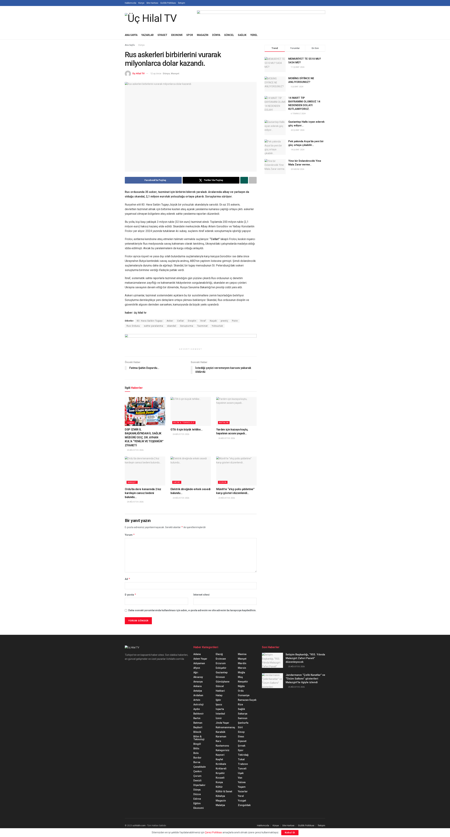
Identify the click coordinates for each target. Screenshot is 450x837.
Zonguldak (244, 805)
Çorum (197, 776)
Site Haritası (152, 3)
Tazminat (202, 326)
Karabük (220, 732)
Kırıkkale (221, 764)
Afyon (196, 667)
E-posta (130, 594)
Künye (141, 3)
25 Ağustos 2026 (134, 450)
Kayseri (220, 754)
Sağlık (242, 35)
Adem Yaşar (200, 658)
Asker (170, 321)
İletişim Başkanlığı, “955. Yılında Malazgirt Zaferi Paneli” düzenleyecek (305, 658)
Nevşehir (243, 681)
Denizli (197, 780)
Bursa (196, 762)
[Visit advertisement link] (261, 18)
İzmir (131, 422)
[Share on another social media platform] (253, 180)
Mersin (242, 667)
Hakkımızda (130, 3)
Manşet (175, 73)
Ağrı (195, 672)
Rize (240, 704)
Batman (197, 722)
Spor (189, 35)
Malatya (220, 805)
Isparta (220, 709)
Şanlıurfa (243, 722)
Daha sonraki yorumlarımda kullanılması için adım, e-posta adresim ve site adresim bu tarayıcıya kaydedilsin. (192, 610)
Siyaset (162, 35)
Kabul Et (290, 832)
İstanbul (220, 713)
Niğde (241, 686)
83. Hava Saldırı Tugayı (150, 321)
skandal (171, 326)
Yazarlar (147, 35)
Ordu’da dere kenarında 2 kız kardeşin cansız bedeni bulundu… (143, 493)
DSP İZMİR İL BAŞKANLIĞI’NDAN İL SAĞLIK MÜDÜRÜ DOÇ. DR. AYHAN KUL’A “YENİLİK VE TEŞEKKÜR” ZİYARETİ (144, 437)
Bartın (196, 718)
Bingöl (197, 743)
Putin (235, 321)
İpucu (219, 704)
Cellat (180, 321)
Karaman (221, 736)
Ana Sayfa (131, 35)
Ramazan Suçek (247, 699)
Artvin (196, 699)
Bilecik (197, 732)
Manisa (242, 654)
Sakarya (242, 713)
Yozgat (242, 800)
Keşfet (219, 759)
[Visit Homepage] (151, 18)
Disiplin (192, 321)
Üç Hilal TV (138, 73)
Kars (218, 741)
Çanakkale (199, 766)
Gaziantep (221, 672)
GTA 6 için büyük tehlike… (187, 429)
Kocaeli (220, 777)
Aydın (196, 709)
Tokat (241, 759)
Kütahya (220, 796)
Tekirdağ (243, 754)
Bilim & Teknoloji (183, 422)
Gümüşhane (222, 681)
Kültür (219, 786)
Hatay (176, 482)
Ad (127, 579)
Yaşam (242, 786)
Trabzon (243, 764)
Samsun (242, 718)
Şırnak (241, 745)
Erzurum (221, 663)
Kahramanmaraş (225, 727)
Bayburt (197, 727)
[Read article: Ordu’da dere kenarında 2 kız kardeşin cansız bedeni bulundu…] (145, 471)
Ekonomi (176, 35)
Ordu (241, 690)
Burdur (197, 757)
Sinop (241, 732)
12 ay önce (155, 73)
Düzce (197, 794)
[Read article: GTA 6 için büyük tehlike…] (191, 411)
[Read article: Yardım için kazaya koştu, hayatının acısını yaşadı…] (236, 411)
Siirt (240, 727)
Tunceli (242, 768)
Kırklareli (221, 768)
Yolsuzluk (217, 326)
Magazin (202, 35)
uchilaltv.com (139, 825)
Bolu (196, 753)
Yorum (130, 534)
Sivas (241, 736)
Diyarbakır (199, 785)
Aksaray (198, 677)
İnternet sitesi (201, 594)
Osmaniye (243, 695)
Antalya (224, 422)
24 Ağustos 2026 (180, 434)
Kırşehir (220, 773)
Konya (219, 782)
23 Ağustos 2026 (226, 498)
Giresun (220, 677)
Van (240, 777)
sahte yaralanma (153, 326)
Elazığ (219, 654)
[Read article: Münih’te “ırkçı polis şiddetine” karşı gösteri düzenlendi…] (236, 471)
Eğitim (197, 803)
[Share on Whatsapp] (244, 180)
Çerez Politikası (213, 832)
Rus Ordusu (133, 326)
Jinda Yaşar (222, 722)
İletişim (181, 3)
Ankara (197, 686)
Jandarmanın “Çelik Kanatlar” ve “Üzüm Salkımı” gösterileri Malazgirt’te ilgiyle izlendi (305, 678)
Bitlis (196, 748)
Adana (197, 654)
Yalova (242, 782)
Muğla (241, 672)
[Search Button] (324, 35)
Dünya (216, 35)
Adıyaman (199, 663)
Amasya (198, 681)
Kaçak (213, 321)
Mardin (242, 663)
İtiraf (203, 321)
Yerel (254, 35)
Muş (240, 677)
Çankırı (197, 771)
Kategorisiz (222, 750)
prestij (224, 321)
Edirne (197, 798)
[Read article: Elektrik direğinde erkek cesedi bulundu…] (191, 471)
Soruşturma (186, 326)
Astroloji (198, 704)
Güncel (229, 35)
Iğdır (218, 699)
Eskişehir (221, 667)
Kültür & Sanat (224, 791)
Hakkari (220, 690)
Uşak (241, 773)
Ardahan (198, 695)
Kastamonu (222, 745)
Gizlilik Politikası (168, 3)
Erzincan (221, 658)
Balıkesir (198, 713)
